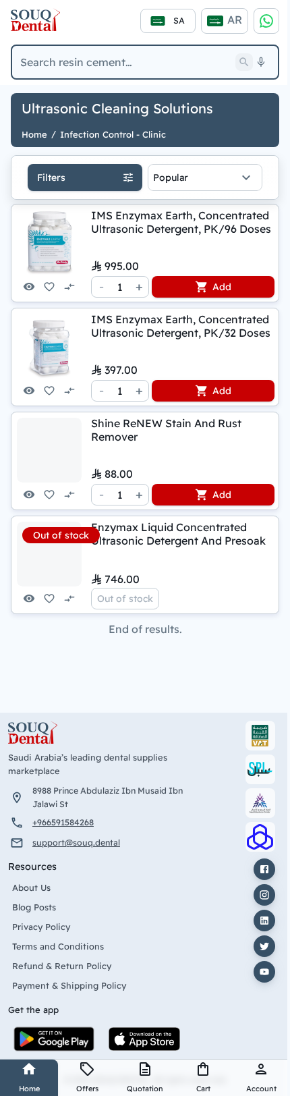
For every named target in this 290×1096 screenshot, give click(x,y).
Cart (203, 1088)
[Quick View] (29, 286)
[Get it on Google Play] (54, 1039)
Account (261, 1088)
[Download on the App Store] (144, 1039)
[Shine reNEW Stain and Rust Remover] (49, 450)
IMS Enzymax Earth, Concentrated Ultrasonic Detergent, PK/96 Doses (181, 222)
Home (29, 1088)
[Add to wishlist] (49, 286)
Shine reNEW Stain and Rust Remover (166, 429)
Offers (87, 1088)
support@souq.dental (76, 843)
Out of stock (125, 599)
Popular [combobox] (170, 177)
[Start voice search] (261, 62)
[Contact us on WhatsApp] (266, 21)
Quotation (145, 1088)
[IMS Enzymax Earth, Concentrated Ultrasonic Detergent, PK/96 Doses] (49, 242)
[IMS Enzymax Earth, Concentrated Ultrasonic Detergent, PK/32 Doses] (49, 346)
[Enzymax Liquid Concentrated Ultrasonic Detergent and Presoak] (49, 554)
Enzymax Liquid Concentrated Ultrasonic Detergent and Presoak (178, 533)
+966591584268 (63, 822)
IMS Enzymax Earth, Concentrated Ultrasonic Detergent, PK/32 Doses (180, 325)
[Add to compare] (69, 286)
